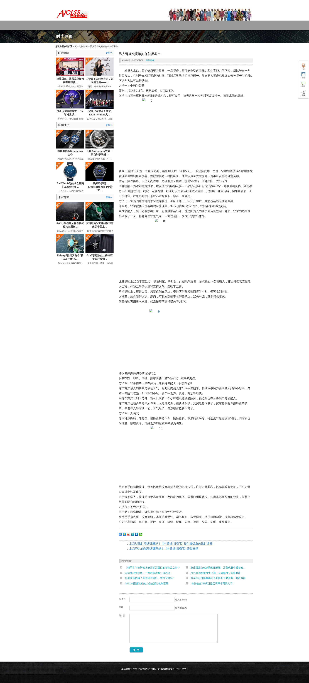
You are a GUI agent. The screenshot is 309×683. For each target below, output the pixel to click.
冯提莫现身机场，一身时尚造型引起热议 (147, 572)
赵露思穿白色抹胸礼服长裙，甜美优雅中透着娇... (218, 567)
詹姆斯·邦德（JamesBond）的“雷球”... (99, 187)
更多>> (109, 53)
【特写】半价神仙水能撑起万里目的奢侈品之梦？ (152, 567)
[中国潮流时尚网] (72, 19)
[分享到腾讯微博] (132, 534)
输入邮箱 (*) (181, 608)
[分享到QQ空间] (124, 534)
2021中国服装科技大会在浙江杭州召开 (146, 583)
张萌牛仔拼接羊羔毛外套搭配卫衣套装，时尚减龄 (218, 578)
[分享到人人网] (136, 534)
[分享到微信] (140, 534)
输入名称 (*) (181, 599)
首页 (74, 46)
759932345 (181, 668)
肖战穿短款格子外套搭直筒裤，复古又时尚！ (150, 578)
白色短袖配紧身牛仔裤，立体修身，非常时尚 (216, 572)
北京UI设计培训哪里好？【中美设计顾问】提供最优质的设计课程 (170, 543)
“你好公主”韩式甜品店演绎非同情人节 (211, 583)
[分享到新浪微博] (128, 534)
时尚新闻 (83, 46)
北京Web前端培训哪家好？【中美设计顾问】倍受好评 (163, 548)
